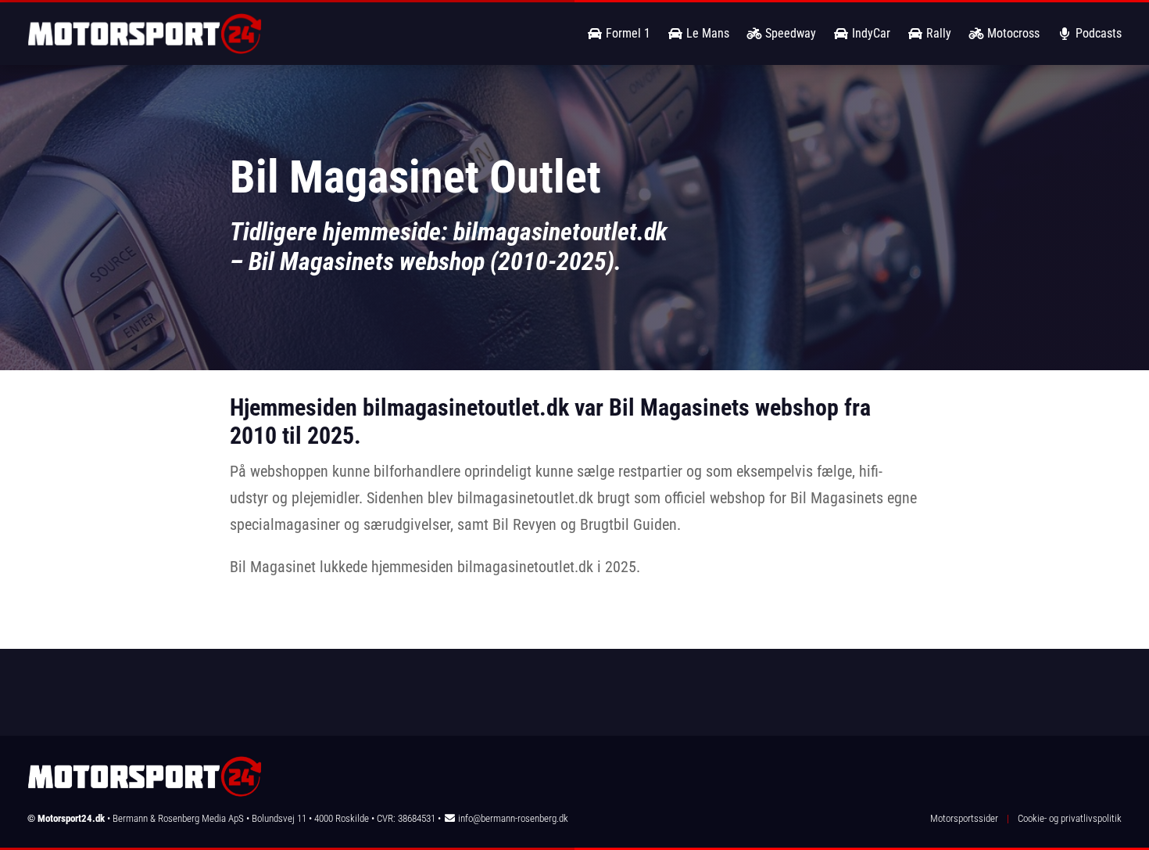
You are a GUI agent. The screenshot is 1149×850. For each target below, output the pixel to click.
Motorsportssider (964, 818)
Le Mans (706, 33)
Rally (937, 33)
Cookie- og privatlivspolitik (1070, 818)
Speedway (789, 33)
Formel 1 (626, 33)
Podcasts (1097, 33)
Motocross (1012, 33)
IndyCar (869, 33)
